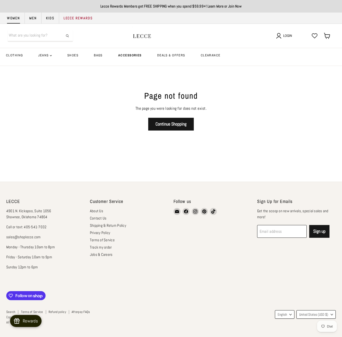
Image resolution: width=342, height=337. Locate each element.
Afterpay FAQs (81, 312)
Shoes (72, 55)
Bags (98, 55)
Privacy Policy (100, 232)
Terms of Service (102, 240)
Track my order (101, 247)
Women (13, 18)
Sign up (319, 231)
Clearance (211, 55)
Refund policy (57, 312)
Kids (50, 18)
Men (33, 18)
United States (313, 314)
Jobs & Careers (101, 254)
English (282, 314)
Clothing (14, 55)
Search (10, 312)
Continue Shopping (171, 124)
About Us (96, 210)
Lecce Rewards (78, 18)
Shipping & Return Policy (108, 225)
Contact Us (98, 218)
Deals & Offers (171, 55)
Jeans (44, 55)
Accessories (130, 55)
